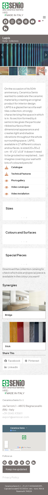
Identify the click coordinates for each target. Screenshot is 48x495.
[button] (41, 21)
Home (5, 41)
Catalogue (16, 167)
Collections (13, 41)
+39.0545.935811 (12, 413)
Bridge (8, 314)
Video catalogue (20, 186)
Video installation (20, 193)
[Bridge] (24, 300)
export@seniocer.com (15, 416)
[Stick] (24, 331)
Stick (7, 346)
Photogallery (18, 180)
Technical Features (21, 173)
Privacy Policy (10, 477)
